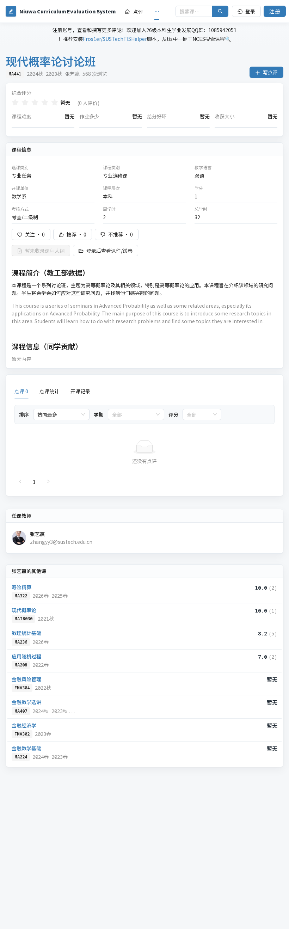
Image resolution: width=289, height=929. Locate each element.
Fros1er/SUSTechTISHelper (115, 38)
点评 (138, 11)
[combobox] (58, 414)
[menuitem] (134, 12)
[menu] (145, 11)
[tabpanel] (144, 446)
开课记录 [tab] (80, 391)
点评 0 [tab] (21, 391)
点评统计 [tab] (49, 391)
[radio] (15, 102)
